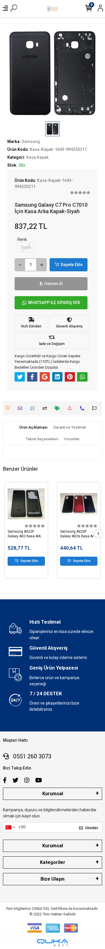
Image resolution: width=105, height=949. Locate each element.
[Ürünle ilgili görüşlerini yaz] (34, 408)
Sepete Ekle (72, 264)
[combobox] (10, 827)
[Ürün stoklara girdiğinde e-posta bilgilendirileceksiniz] (71, 408)
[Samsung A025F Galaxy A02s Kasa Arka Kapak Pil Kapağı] (71, 503)
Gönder (91, 828)
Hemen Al (53, 283)
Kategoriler (52, 862)
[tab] (33, 427)
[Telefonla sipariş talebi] (83, 408)
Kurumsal (52, 793)
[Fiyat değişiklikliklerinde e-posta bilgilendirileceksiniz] (58, 408)
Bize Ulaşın (52, 879)
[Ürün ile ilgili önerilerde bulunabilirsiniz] (96, 408)
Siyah (26, 247)
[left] (7, 533)
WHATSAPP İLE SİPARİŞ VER (54, 302)
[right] (99, 533)
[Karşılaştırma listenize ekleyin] (46, 408)
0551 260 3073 (31, 756)
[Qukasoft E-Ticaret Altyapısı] (52, 942)
